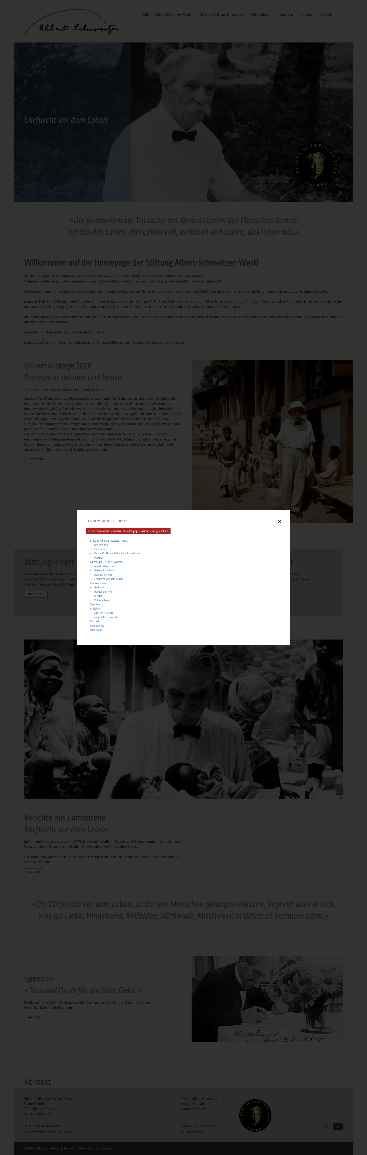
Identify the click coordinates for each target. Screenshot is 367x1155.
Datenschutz (97, 625)
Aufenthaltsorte (103, 574)
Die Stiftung (101, 544)
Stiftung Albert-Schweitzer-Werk (109, 540)
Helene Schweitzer (104, 570)
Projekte (95, 608)
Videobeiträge (102, 600)
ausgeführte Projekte (106, 617)
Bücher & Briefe (103, 591)
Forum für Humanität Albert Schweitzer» (117, 553)
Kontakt (94, 621)
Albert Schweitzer (104, 566)
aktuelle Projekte (104, 612)
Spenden (95, 604)
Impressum (96, 629)
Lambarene (100, 549)
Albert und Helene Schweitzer (106, 561)
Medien (98, 595)
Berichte (99, 587)
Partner (98, 557)
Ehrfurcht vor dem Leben (108, 578)
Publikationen (98, 583)
